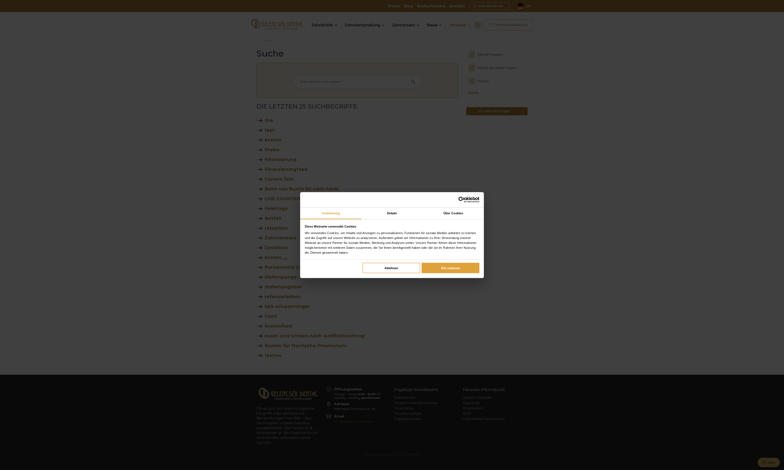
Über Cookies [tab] (453, 213)
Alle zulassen (450, 268)
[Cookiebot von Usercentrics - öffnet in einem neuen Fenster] (461, 200)
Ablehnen (391, 268)
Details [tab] (392, 213)
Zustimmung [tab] (331, 213)
